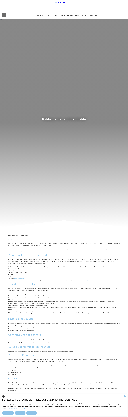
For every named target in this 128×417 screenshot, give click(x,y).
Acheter (40, 15)
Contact (84, 15)
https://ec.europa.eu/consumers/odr (94, 280)
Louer (48, 15)
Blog (77, 15)
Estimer (70, 15)
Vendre (62, 15)
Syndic (55, 15)
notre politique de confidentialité (16, 408)
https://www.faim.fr (19, 278)
